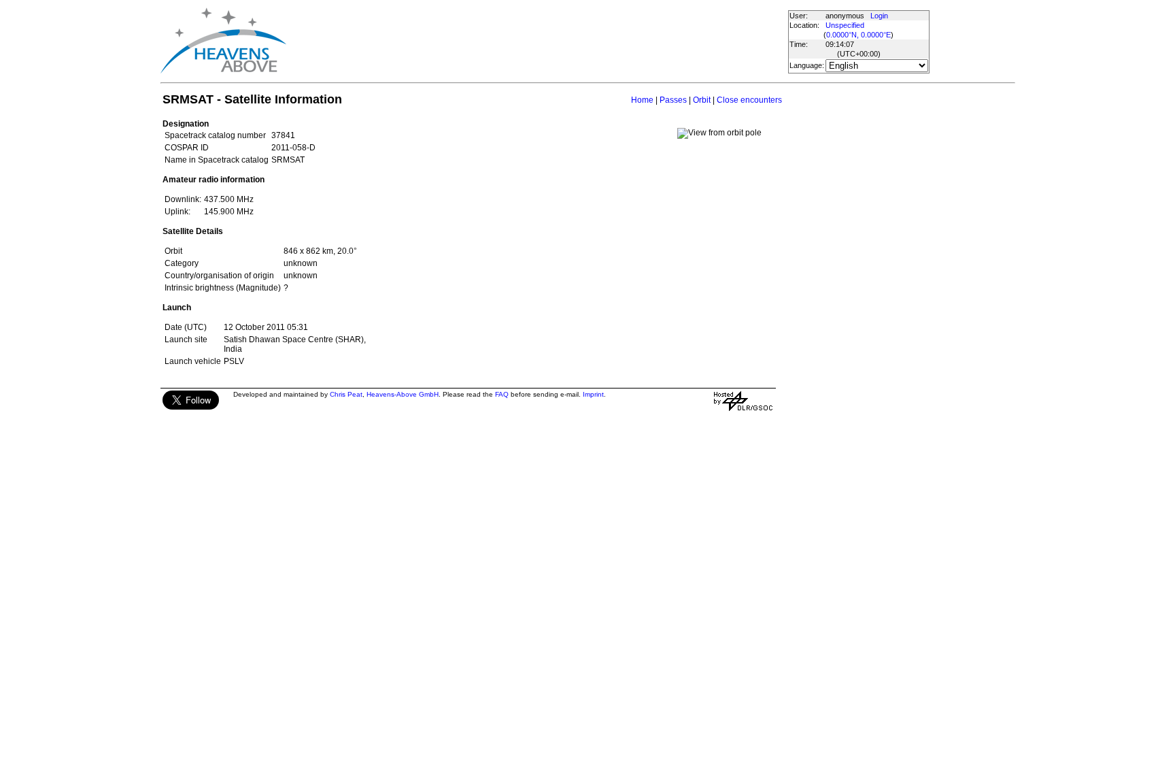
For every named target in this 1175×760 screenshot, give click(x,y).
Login (879, 16)
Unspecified (844, 25)
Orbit (702, 100)
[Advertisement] (536, 40)
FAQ (502, 394)
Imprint (593, 394)
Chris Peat (346, 394)
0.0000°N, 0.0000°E (858, 35)
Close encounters (749, 100)
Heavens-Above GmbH (403, 394)
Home (642, 100)
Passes (673, 100)
